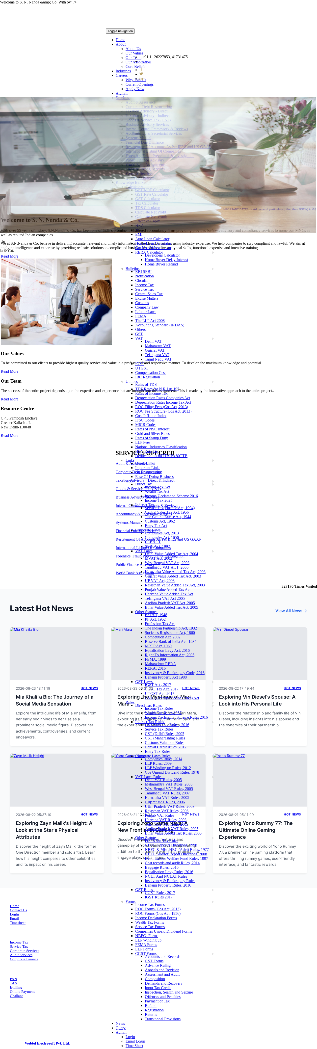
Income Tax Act (157, 487)
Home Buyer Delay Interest (166, 260)
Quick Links (145, 463)
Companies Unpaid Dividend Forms (163, 931)
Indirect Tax (145, 505)
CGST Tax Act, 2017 (162, 689)
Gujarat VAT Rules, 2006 (165, 802)
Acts (130, 481)
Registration (154, 1010)
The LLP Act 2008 (150, 320)
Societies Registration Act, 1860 (170, 632)
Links (130, 460)
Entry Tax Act (156, 526)
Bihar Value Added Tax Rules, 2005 (173, 833)
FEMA (140, 316)
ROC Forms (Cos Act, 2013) (158, 909)
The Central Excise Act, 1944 (168, 517)
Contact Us (18, 910)
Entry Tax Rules (157, 751)
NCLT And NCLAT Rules (166, 876)
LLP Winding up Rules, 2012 (168, 768)
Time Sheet (134, 1046)
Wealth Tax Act (157, 491)
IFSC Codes (145, 420)
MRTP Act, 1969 (158, 646)
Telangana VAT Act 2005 (165, 598)
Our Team (133, 57)
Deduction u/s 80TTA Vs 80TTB (161, 456)
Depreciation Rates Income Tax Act (163, 402)
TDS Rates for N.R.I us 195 (157, 389)
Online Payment (22, 992)
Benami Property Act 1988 (166, 677)
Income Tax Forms (150, 904)
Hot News (89, 688)
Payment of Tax (157, 1001)
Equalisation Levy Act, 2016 (167, 650)
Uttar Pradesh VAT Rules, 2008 (169, 806)
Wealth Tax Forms (149, 922)
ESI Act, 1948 (156, 615)
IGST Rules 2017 (159, 897)
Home (120, 40)
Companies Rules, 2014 (163, 759)
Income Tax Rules (159, 708)
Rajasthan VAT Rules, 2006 (166, 811)
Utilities (132, 381)
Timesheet (18, 923)
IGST (139, 364)
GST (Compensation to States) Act (172, 698)
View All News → (291, 610)
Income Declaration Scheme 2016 (171, 496)
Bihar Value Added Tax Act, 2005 (171, 607)
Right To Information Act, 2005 (169, 655)
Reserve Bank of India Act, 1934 (170, 641)
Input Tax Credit (158, 988)
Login (130, 1037)
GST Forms (154, 961)
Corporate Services (24, 951)
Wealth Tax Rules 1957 (163, 713)
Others (140, 329)
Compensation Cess (150, 372)
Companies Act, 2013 (162, 533)
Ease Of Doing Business (154, 476)
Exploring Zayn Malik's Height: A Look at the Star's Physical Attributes (54, 830)
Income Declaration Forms (156, 918)
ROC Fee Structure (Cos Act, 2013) (163, 411)
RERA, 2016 (155, 668)
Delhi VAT (153, 341)
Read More (9, 371)
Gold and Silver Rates (152, 433)
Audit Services (21, 955)
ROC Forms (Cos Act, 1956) (158, 913)
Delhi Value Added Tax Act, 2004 (171, 554)
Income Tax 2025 (158, 500)
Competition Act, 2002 (163, 637)
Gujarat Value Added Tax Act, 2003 (173, 576)
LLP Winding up (148, 940)
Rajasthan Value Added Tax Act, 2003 (175, 585)
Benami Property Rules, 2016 (168, 885)
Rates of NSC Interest (152, 429)
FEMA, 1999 (155, 659)
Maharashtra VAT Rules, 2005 (168, 784)
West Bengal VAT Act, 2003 (167, 563)
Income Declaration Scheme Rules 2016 (176, 717)
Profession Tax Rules (161, 841)
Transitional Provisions (163, 1019)
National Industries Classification (161, 447)
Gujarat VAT (155, 350)
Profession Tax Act (160, 624)
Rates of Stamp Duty (151, 438)
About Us (133, 49)
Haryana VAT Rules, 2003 (165, 820)
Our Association (138, 62)
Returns (151, 1014)
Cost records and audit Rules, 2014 (172, 863)
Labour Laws (145, 312)
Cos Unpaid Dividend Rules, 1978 (172, 772)
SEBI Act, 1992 (157, 546)
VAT (139, 338)
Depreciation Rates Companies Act (162, 398)
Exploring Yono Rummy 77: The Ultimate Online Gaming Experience (256, 830)
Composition (155, 979)
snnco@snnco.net (158, 61)
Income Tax (19, 942)
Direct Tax (144, 484)
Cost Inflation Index (150, 416)
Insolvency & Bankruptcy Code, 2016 (175, 673)
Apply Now (135, 89)
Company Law (147, 307)
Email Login (135, 1041)
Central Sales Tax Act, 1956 (167, 512)
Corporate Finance (24, 959)
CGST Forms (146, 953)
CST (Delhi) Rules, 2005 (164, 734)
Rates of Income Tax (151, 393)
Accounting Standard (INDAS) (159, 325)
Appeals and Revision (162, 970)
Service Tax (19, 946)
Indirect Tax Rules (150, 722)
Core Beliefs (135, 66)
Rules (130, 702)
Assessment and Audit (162, 974)
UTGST (141, 368)
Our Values (134, 53)
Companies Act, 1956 (162, 537)
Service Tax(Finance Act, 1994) (170, 508)
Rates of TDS (146, 384)
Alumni (122, 93)
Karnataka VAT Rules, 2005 (167, 797)
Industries (123, 71)
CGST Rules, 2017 (160, 893)
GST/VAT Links (148, 472)
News (120, 1023)
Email (14, 918)
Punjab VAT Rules (159, 815)
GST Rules (144, 890)
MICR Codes (145, 424)
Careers (122, 75)
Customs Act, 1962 (160, 521)
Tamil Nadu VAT (158, 359)
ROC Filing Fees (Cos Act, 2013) (161, 407)
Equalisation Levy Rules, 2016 (169, 872)
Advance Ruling (158, 965)
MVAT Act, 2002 (158, 558)
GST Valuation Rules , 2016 (167, 725)
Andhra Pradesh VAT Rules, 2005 (171, 829)
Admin (122, 1032)
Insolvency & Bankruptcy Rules (170, 881)
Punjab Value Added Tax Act (167, 589)
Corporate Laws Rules (153, 756)
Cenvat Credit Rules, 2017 (165, 747)
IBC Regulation (147, 377)
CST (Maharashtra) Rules (165, 738)
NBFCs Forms (146, 936)
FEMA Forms (146, 945)
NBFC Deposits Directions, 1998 (171, 845)
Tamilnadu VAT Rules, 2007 (167, 793)
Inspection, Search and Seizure (169, 992)
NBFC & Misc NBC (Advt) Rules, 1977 (177, 849)
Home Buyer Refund (161, 264)
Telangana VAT (157, 355)
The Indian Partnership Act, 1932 (171, 628)
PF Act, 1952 (155, 619)
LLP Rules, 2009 (158, 763)
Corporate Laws (148, 530)
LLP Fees (142, 442)
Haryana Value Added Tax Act (169, 594)
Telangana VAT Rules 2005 (166, 824)
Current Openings (140, 84)
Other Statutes (146, 612)
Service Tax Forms (150, 927)
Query (121, 1028)
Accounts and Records (162, 956)
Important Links (147, 468)
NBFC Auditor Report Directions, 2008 (176, 854)
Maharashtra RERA (160, 664)
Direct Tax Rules (149, 705)
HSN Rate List (146, 451)
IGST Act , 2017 (158, 684)
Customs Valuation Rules (164, 742)
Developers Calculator (162, 255)
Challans (16, 996)
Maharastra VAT (158, 346)
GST (139, 334)
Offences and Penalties (163, 997)
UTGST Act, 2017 (159, 693)
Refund (151, 1005)
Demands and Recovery (164, 983)
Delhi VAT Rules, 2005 (163, 780)
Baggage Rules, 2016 (162, 867)
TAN (13, 983)
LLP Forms (144, 949)
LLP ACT (153, 542)
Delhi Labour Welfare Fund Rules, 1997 (176, 858)
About (121, 44)
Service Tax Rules (159, 729)
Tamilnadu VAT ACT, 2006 (166, 567)
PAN (13, 979)
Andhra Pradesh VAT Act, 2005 (170, 603)
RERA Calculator (149, 252)
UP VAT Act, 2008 (160, 580)
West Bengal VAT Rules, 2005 (169, 789)
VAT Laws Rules (149, 777)
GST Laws (144, 682)
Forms (131, 901)
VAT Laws (144, 551)
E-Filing (16, 987)
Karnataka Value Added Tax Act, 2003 (175, 572)
